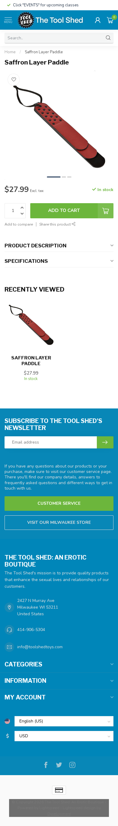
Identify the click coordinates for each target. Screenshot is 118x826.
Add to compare (19, 224)
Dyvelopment (59, 813)
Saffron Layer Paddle (44, 52)
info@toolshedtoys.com (40, 647)
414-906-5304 (31, 630)
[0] (110, 20)
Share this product (55, 224)
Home (10, 52)
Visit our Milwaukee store (59, 522)
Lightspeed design (79, 807)
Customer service (59, 503)
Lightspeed (49, 807)
